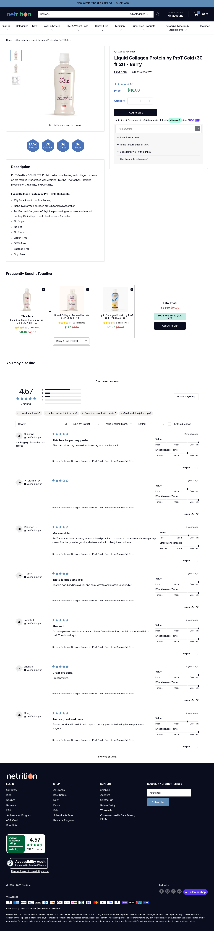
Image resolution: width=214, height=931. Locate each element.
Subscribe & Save (63, 815)
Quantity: (119, 100)
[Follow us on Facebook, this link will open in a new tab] (161, 891)
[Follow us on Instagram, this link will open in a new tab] (167, 891)
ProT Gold (120, 72)
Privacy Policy (12, 908)
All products (22, 40)
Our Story (11, 789)
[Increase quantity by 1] (149, 101)
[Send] (197, 128)
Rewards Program (63, 820)
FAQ (8, 810)
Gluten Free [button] (101, 26)
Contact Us (106, 800)
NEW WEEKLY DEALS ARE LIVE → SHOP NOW (103, 3)
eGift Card (12, 820)
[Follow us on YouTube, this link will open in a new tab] (179, 891)
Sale (55, 810)
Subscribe (158, 802)
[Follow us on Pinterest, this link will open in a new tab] (173, 891)
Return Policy (107, 805)
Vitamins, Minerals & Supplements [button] (177, 27)
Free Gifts (11, 825)
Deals (56, 805)
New (34, 26)
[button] (201, 14)
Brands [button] (6, 26)
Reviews (11, 805)
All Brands (59, 789)
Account (105, 795)
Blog (8, 795)
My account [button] (175, 15)
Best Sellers (60, 795)
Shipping (105, 789)
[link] (124, 84)
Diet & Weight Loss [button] (77, 26)
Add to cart (136, 112)
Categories (22, 26)
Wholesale (106, 810)
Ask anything (187, 396)
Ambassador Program (18, 815)
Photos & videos (181, 424)
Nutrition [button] (120, 26)
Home (9, 40)
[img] (16, 55)
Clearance (204, 26)
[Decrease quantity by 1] (131, 101)
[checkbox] (183, 424)
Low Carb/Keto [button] (51, 26)
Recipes (10, 800)
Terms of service (29, 908)
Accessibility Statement (49, 908)
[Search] (157, 14)
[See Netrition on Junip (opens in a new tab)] (114, 756)
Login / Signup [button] (175, 11)
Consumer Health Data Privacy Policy (117, 817)
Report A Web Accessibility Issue (30, 871)
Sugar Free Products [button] (143, 26)
